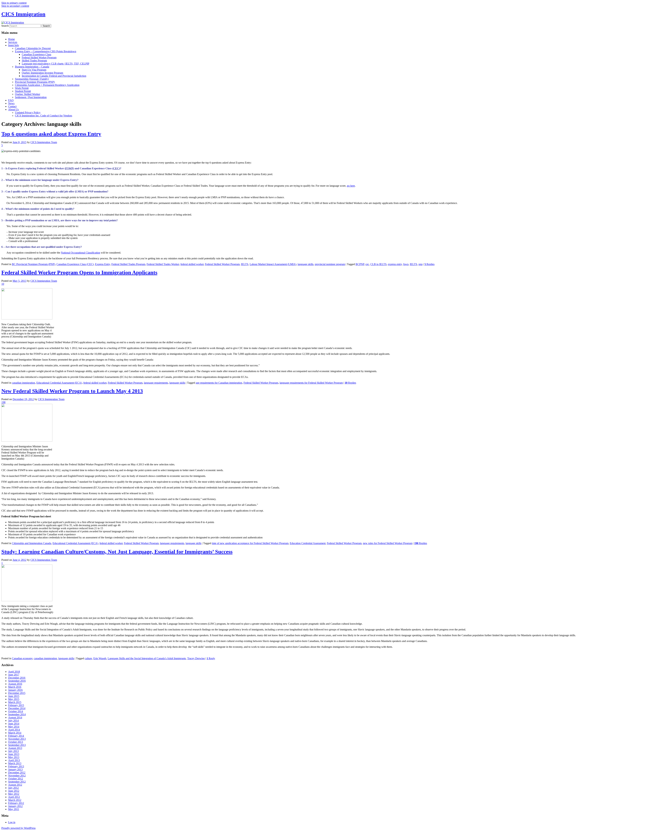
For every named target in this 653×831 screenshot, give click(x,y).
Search (5, 25)
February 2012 (16, 803)
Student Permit (23, 91)
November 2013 (17, 738)
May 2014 (13, 726)
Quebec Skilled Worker (27, 94)
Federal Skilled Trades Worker (163, 264)
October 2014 (15, 711)
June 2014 (13, 723)
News (11, 103)
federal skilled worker (192, 264)
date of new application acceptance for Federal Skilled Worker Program (250, 543)
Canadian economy (22, 658)
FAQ (11, 100)
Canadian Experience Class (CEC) (75, 264)
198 (3, 402)
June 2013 (13, 754)
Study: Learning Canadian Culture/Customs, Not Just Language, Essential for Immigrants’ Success (116, 552)
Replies (429, 264)
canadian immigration (23, 382)
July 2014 (13, 720)
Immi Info (13, 45)
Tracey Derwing (196, 658)
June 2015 (13, 696)
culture (88, 658)
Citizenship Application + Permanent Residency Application (47, 85)
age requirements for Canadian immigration (219, 382)
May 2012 (13, 793)
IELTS (244, 264)
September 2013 (17, 745)
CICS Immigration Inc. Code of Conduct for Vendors (43, 115)
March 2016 (14, 686)
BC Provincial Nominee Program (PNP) (33, 264)
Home (11, 39)
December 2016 (16, 677)
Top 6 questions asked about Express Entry (51, 134)
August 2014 (15, 717)
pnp (420, 264)
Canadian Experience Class (36, 54)
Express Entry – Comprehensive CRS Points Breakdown (45, 51)
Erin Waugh (99, 658)
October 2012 (15, 778)
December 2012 (16, 772)
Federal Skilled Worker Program (39, 57)
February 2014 (16, 735)
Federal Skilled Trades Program (128, 264)
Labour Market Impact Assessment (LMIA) (273, 264)
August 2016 (15, 683)
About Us (13, 109)
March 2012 (14, 800)
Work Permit (22, 88)
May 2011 (13, 809)
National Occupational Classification (80, 252)
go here (351, 185)
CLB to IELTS (378, 264)
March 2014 (14, 732)
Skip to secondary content (15, 5)
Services (12, 42)
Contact (12, 106)
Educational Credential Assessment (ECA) (59, 382)
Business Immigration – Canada (32, 66)
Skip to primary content (14, 2)
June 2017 (13, 674)
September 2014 (17, 714)
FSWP (69, 168)
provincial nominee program (330, 264)
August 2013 (15, 748)
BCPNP (360, 264)
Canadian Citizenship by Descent (33, 48)
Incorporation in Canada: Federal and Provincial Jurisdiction (54, 75)
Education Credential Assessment (307, 543)
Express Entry (102, 264)
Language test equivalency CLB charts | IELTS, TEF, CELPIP (55, 63)
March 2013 (14, 763)
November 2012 (17, 775)
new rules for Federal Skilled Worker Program (387, 543)
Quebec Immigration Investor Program (42, 72)
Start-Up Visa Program (34, 69)
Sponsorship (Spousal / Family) (32, 78)
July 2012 (13, 787)
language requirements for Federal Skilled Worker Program (311, 382)
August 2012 (15, 784)
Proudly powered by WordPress (18, 828)
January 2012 (15, 806)
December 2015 (16, 693)
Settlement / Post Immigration (31, 97)
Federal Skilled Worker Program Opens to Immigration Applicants (79, 272)
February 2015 (16, 705)
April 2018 (14, 671)
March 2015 (14, 702)
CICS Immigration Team (43, 142)
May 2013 (13, 757)
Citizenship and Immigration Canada (31, 543)
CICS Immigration (23, 14)
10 (2, 283)
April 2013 (14, 760)
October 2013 (15, 741)
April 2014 (14, 729)
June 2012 (13, 790)
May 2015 (13, 699)
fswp (405, 264)
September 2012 (17, 781)
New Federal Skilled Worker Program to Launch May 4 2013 (72, 391)
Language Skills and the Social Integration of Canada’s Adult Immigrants (147, 658)
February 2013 (16, 766)
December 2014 (16, 708)
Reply (211, 658)
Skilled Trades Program (34, 60)
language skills (305, 264)
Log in (11, 822)
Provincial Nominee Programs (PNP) (35, 82)
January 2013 (15, 769)
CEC (116, 168)
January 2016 (15, 690)
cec (367, 264)
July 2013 (13, 751)
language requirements (156, 382)
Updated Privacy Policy (27, 112)
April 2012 (14, 797)
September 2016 (17, 680)
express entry (395, 264)
